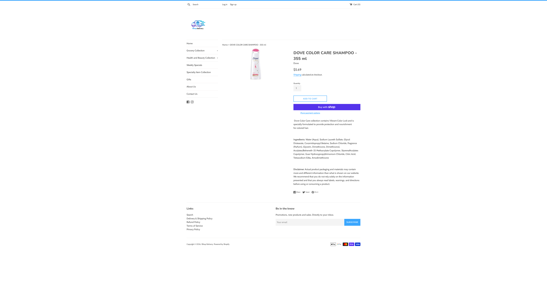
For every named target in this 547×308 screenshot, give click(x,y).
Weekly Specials (194, 65)
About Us (191, 86)
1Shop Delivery (207, 244)
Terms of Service (195, 225)
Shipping (297, 74)
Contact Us (192, 94)
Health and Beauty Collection (202, 57)
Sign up (233, 4)
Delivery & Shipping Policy (199, 218)
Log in (224, 4)
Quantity (296, 83)
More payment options (310, 113)
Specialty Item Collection (199, 72)
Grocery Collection (202, 50)
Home (190, 43)
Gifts (189, 79)
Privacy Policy (193, 229)
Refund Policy (193, 222)
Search (190, 214)
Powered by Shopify (221, 244)
